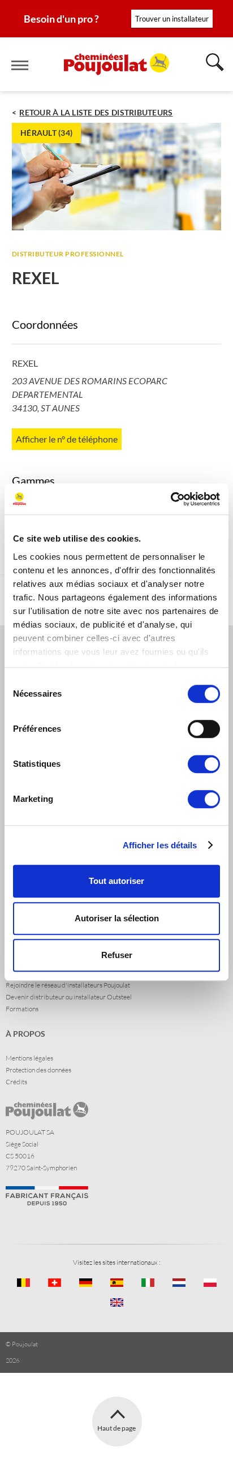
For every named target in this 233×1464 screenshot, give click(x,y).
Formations (22, 1008)
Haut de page (116, 1428)
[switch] (204, 729)
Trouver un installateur (172, 18)
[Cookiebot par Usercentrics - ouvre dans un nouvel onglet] (170, 499)
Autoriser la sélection (117, 918)
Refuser (116, 955)
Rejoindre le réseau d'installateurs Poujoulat (68, 985)
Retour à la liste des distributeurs (95, 112)
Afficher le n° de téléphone (67, 438)
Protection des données (38, 1070)
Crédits (16, 1081)
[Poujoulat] (116, 64)
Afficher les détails (160, 845)
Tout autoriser (116, 881)
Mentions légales (29, 1058)
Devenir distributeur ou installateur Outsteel (69, 997)
